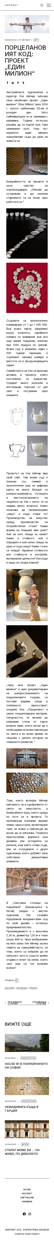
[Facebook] (24, 1214)
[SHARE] (12, 980)
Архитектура (28, 1058)
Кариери (27, 1201)
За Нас (27, 1189)
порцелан (21, 988)
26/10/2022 (10, 1101)
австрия (9, 988)
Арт (36, 40)
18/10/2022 (10, 1058)
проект (34, 988)
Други (25, 1144)
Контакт (27, 1193)
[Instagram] (30, 1214)
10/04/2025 (10, 1144)
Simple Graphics (32, 1234)
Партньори (27, 1197)
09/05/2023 (11, 40)
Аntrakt (24, 40)
